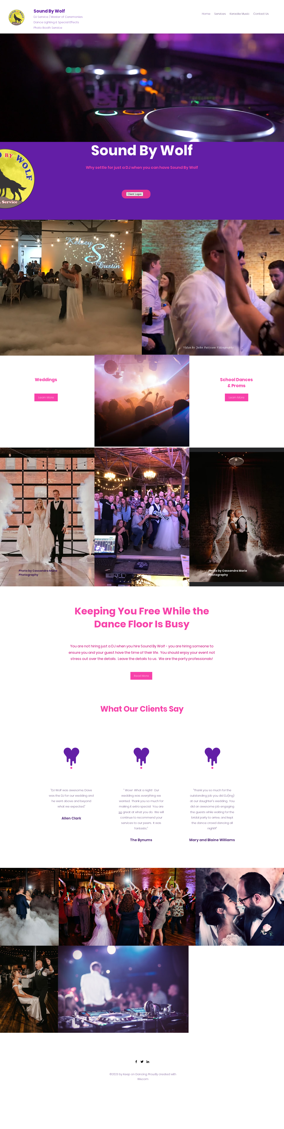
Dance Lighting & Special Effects (56, 22)
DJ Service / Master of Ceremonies (58, 17)
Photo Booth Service (48, 28)
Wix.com (142, 1079)
